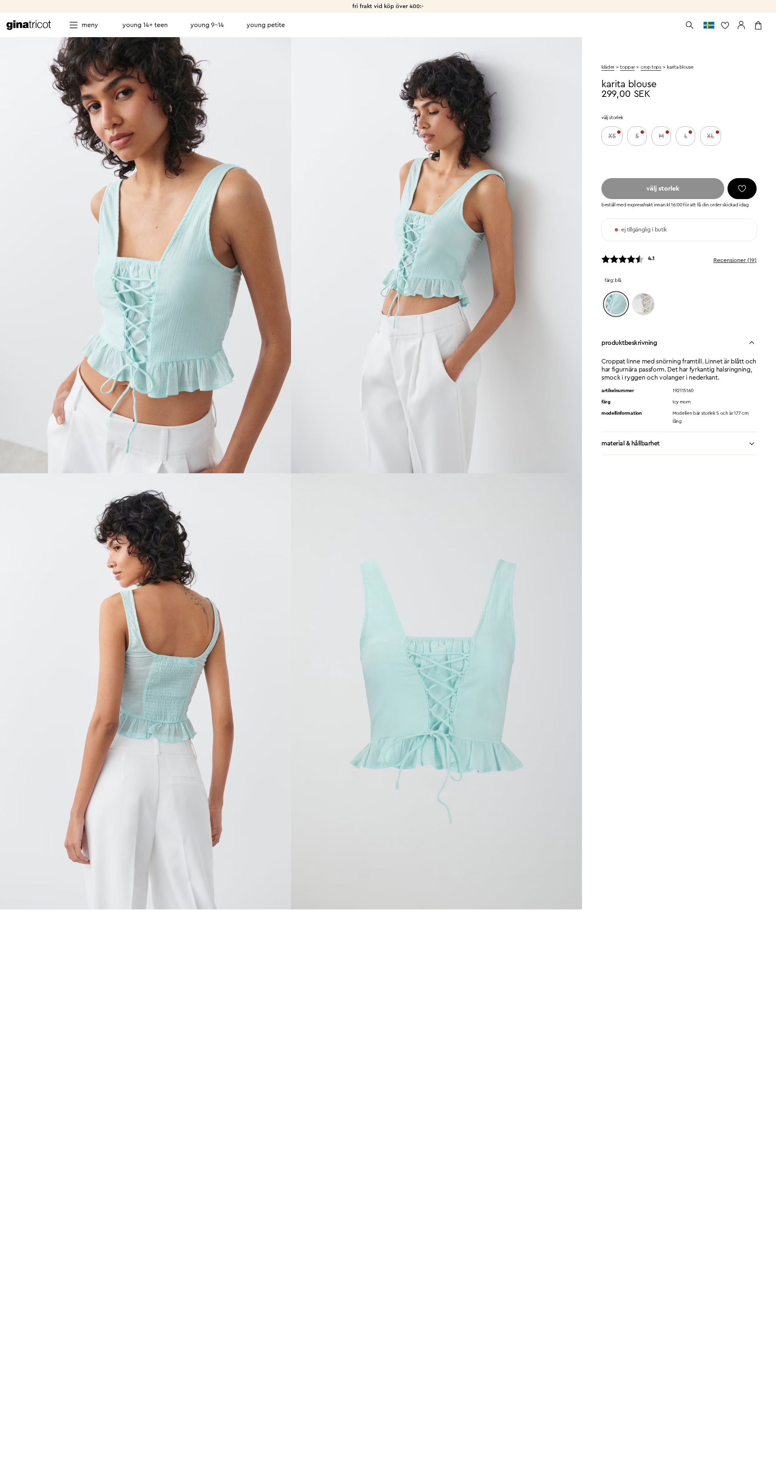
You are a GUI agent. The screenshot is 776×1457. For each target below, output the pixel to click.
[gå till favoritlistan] (725, 25)
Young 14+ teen (145, 25)
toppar (627, 67)
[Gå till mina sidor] (741, 25)
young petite (266, 25)
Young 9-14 (207, 25)
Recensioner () (735, 260)
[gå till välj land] (709, 25)
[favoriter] (742, 188)
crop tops (651, 67)
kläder (607, 67)
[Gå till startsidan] (28, 25)
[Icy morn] (616, 304)
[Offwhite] (643, 304)
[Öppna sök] (689, 25)
